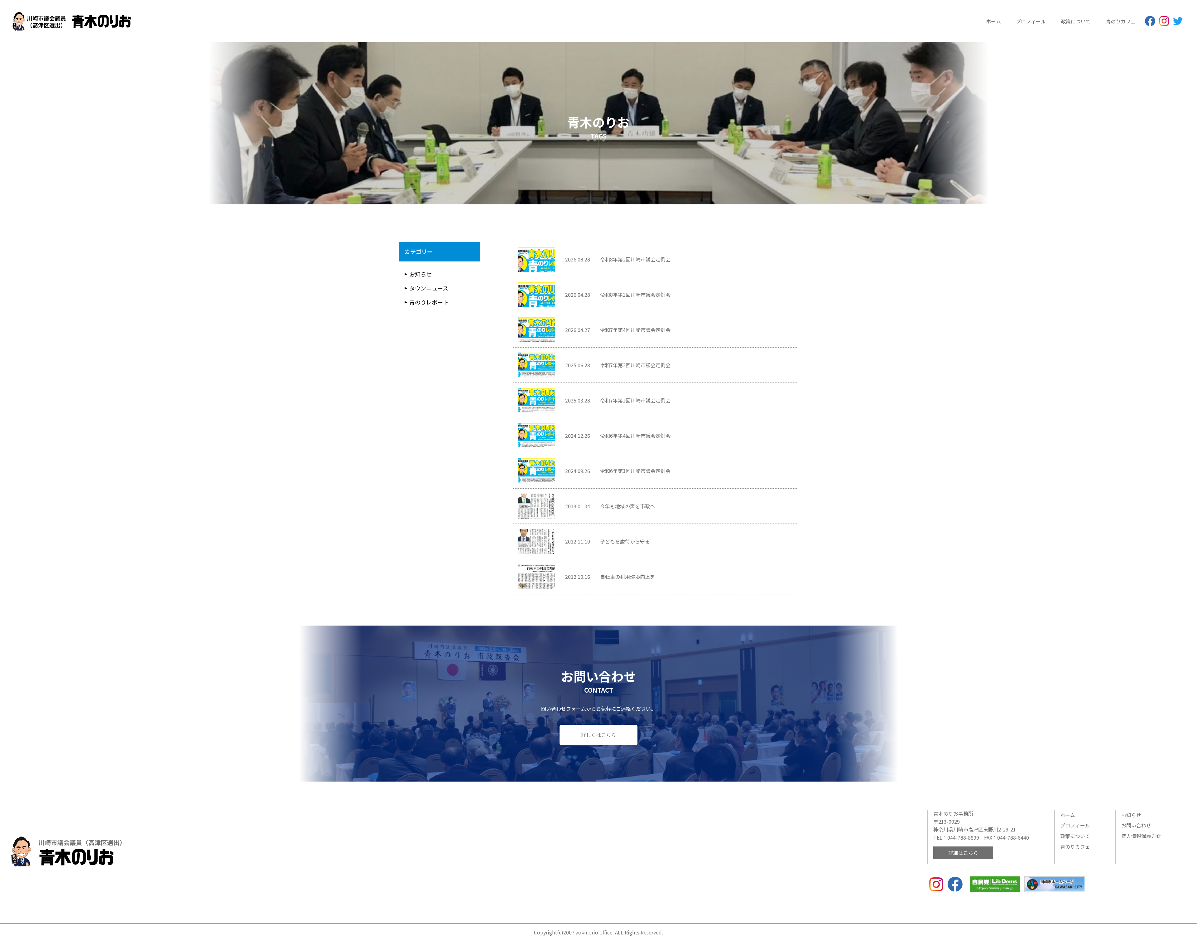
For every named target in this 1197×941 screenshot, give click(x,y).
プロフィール (1031, 21)
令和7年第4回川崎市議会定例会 (635, 330)
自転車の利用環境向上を (627, 576)
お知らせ (420, 274)
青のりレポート (429, 302)
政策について (1076, 21)
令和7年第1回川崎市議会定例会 (635, 400)
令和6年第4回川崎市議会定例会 (635, 435)
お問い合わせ (1136, 825)
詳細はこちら (963, 852)
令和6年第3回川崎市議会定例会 (635, 471)
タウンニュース (428, 288)
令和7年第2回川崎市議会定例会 (635, 365)
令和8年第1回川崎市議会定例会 (635, 294)
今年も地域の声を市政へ (627, 506)
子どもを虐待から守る (625, 541)
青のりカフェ (1121, 21)
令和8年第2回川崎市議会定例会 (635, 259)
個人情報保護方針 (1141, 836)
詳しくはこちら (598, 735)
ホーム (993, 21)
